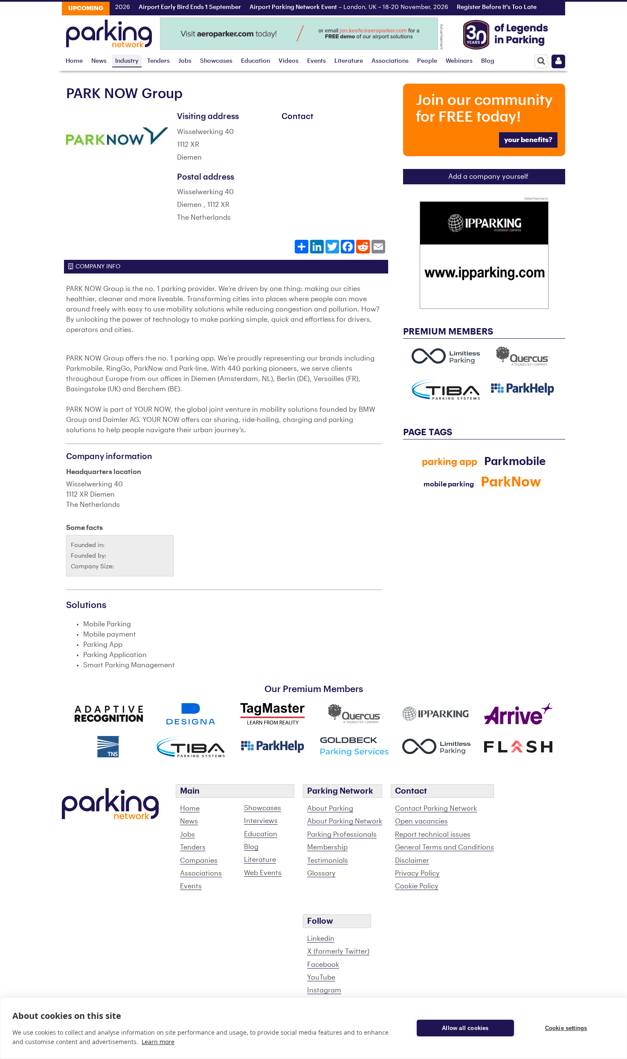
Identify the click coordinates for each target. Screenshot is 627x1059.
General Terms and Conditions (444, 847)
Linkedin (320, 938)
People (427, 61)
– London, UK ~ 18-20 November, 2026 (336, 7)
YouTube (321, 977)
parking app (449, 462)
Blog (487, 61)
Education (255, 61)
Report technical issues (432, 834)
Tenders (158, 61)
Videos (289, 61)
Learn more (158, 1042)
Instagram (324, 990)
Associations (390, 61)
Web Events (263, 873)
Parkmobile (515, 461)
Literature (348, 61)
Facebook (323, 964)
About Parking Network (344, 821)
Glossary (321, 873)
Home (74, 61)
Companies (199, 860)
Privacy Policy (417, 873)
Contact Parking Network (436, 808)
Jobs (185, 61)
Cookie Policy (416, 886)
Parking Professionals (342, 834)
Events (316, 61)
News (99, 61)
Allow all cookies (465, 1028)
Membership (327, 847)
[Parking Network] (109, 31)
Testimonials (327, 860)
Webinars (459, 61)
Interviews (261, 821)
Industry (127, 61)
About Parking (330, 808)
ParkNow (511, 482)
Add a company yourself (488, 176)
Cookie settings (566, 1028)
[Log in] (558, 61)
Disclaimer (412, 860)
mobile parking (449, 484)
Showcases (216, 61)
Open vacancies (421, 821)
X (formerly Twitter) (338, 951)
